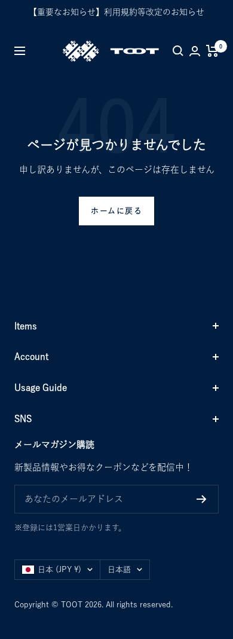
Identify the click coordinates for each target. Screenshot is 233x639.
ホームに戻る (116, 210)
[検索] (178, 50)
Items (25, 326)
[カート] (212, 51)
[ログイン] (194, 51)
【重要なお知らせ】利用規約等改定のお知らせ (116, 12)
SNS (23, 418)
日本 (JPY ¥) (59, 569)
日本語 (119, 569)
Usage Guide (40, 387)
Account (31, 356)
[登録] (202, 499)
